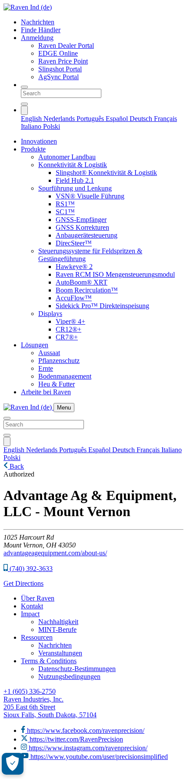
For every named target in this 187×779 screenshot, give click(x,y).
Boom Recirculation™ (87, 290)
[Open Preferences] (12, 764)
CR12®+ (68, 329)
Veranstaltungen (60, 653)
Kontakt (32, 606)
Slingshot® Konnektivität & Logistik (106, 172)
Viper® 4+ (70, 321)
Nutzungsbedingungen (69, 676)
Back (16, 466)
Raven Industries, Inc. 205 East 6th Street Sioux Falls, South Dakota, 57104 (50, 707)
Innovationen (39, 141)
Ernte (45, 368)
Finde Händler (40, 30)
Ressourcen (37, 637)
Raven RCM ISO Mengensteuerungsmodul (115, 274)
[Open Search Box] (24, 87)
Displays (50, 313)
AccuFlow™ (74, 298)
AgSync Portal (58, 77)
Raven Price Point (63, 61)
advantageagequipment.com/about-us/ (55, 553)
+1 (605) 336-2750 (29, 691)
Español (118, 118)
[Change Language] (24, 110)
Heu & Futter (56, 384)
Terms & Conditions (49, 661)
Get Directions (23, 583)
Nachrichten (37, 22)
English (32, 118)
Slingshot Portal (60, 69)
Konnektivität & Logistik (72, 164)
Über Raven (37, 598)
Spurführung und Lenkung (75, 188)
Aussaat (49, 352)
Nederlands (60, 118)
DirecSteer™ (74, 243)
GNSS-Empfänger (81, 219)
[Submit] (24, 104)
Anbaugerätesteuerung (86, 235)
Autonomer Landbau (67, 157)
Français (165, 118)
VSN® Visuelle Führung (90, 196)
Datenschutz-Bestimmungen (77, 668)
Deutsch (142, 118)
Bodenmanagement (64, 376)
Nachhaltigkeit (58, 621)
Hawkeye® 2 (74, 266)
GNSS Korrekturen (82, 227)
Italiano (32, 126)
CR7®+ (67, 337)
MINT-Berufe (57, 629)
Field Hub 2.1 (75, 180)
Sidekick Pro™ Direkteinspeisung (102, 305)
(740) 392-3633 (30, 568)
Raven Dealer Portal (66, 45)
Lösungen (34, 345)
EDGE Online (58, 53)
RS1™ (65, 204)
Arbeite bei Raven (46, 392)
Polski (51, 126)
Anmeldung (37, 37)
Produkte (33, 149)
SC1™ (65, 211)
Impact (30, 614)
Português (91, 118)
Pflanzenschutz (59, 360)
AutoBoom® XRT (81, 282)
